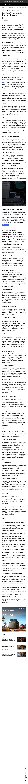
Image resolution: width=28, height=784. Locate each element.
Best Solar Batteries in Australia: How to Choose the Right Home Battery (8, 641)
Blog (6, 7)
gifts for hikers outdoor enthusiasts (10, 249)
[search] (18, 4)
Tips (3, 637)
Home (3, 7)
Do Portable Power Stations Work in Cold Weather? (8, 655)
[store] (21, 4)
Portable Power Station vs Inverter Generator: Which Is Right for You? (8, 648)
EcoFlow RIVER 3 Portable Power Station (12, 171)
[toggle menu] (24, 4)
